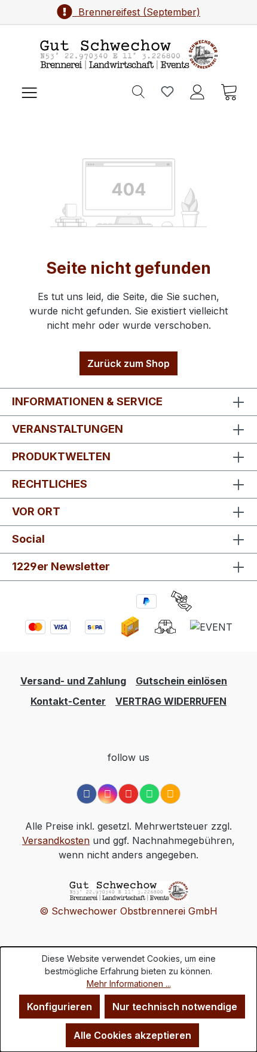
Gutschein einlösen (181, 681)
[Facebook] (86, 793)
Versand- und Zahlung (73, 681)
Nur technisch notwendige (174, 1007)
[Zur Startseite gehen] (128, 54)
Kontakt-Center (68, 701)
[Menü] (29, 91)
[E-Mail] (170, 793)
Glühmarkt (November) (136, 12)
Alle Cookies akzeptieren (132, 1035)
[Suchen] (138, 91)
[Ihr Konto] (197, 91)
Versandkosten (56, 840)
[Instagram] (107, 793)
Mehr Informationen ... (129, 983)
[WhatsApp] (149, 793)
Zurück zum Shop (128, 363)
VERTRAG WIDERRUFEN (171, 701)
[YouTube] (128, 793)
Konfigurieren (59, 1007)
